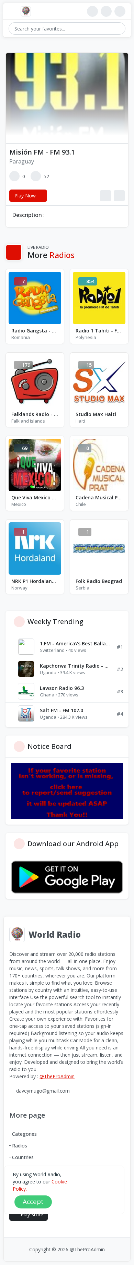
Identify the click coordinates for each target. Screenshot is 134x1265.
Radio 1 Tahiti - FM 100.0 (99, 330)
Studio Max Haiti (96, 414)
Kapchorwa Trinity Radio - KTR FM (75, 665)
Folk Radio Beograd (99, 581)
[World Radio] (27, 11)
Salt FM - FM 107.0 (61, 710)
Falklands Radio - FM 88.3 (34, 414)
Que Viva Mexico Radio (34, 497)
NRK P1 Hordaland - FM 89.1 (34, 581)
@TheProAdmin (57, 1076)
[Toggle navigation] (12, 11)
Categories (24, 1134)
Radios (19, 1145)
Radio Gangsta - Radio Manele (34, 330)
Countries (23, 1157)
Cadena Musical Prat (99, 497)
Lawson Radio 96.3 (62, 688)
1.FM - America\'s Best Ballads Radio (75, 643)
